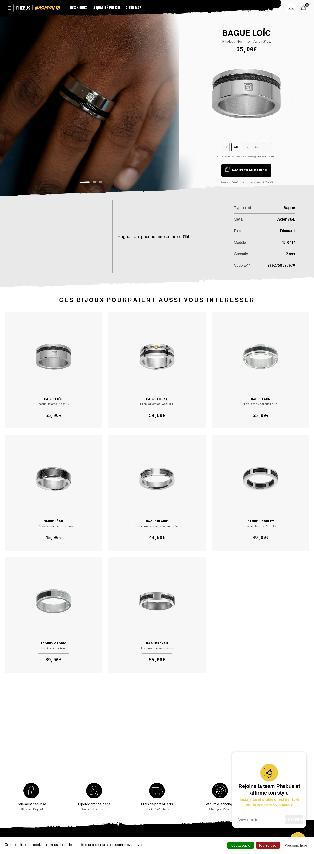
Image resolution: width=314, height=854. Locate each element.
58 (225, 147)
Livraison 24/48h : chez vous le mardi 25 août (246, 182)
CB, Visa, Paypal (31, 806)
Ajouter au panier (249, 170)
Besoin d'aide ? (267, 156)
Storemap (133, 8)
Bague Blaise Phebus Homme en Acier (157, 493)
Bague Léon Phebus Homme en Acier (53, 493)
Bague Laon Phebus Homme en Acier (260, 370)
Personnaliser (295, 845)
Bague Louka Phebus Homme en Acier (157, 370)
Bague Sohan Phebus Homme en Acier (157, 615)
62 (246, 147)
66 (267, 147)
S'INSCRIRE (294, 819)
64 (257, 147)
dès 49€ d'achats (157, 806)
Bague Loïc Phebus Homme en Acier (53, 370)
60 (236, 147)
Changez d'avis (220, 806)
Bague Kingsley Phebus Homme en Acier (260, 493)
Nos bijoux (78, 8)
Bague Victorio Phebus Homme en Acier (53, 615)
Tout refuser (267, 845)
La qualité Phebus (106, 8)
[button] (84, 182)
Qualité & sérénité (94, 806)
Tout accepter (240, 845)
